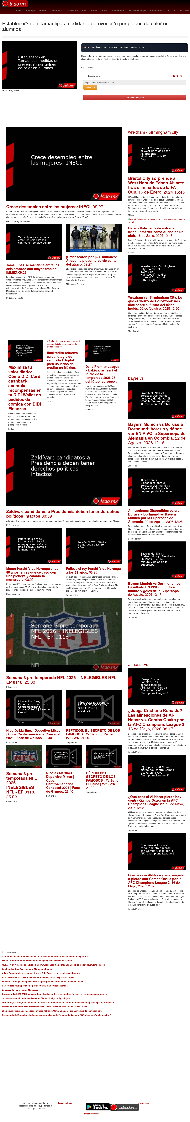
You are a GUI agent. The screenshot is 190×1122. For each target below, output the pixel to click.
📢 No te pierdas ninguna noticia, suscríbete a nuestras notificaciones (114, 47)
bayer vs (136, 378)
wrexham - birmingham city (153, 132)
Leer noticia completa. (134, 97)
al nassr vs (138, 664)
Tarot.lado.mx (143, 1102)
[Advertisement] (64, 320)
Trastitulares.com (91, 1113)
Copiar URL (90, 87)
